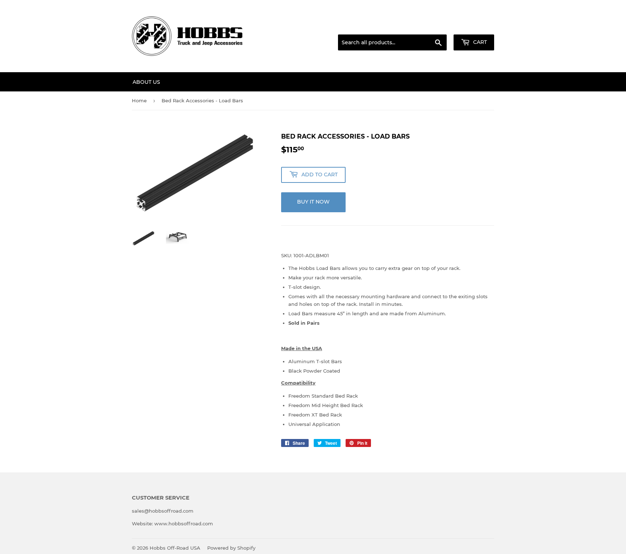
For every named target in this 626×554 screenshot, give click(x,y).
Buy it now (313, 201)
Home (139, 100)
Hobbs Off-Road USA (175, 548)
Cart (479, 42)
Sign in (437, 25)
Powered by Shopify (231, 548)
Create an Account (474, 25)
